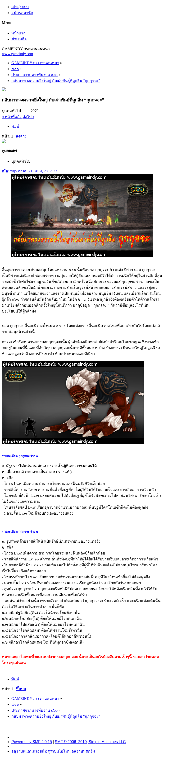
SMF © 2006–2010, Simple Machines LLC (90, 742)
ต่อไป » (28, 117)
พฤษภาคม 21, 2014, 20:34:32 (29, 171)
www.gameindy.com (17, 54)
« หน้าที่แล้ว (12, 117)
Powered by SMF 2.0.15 (31, 742)
